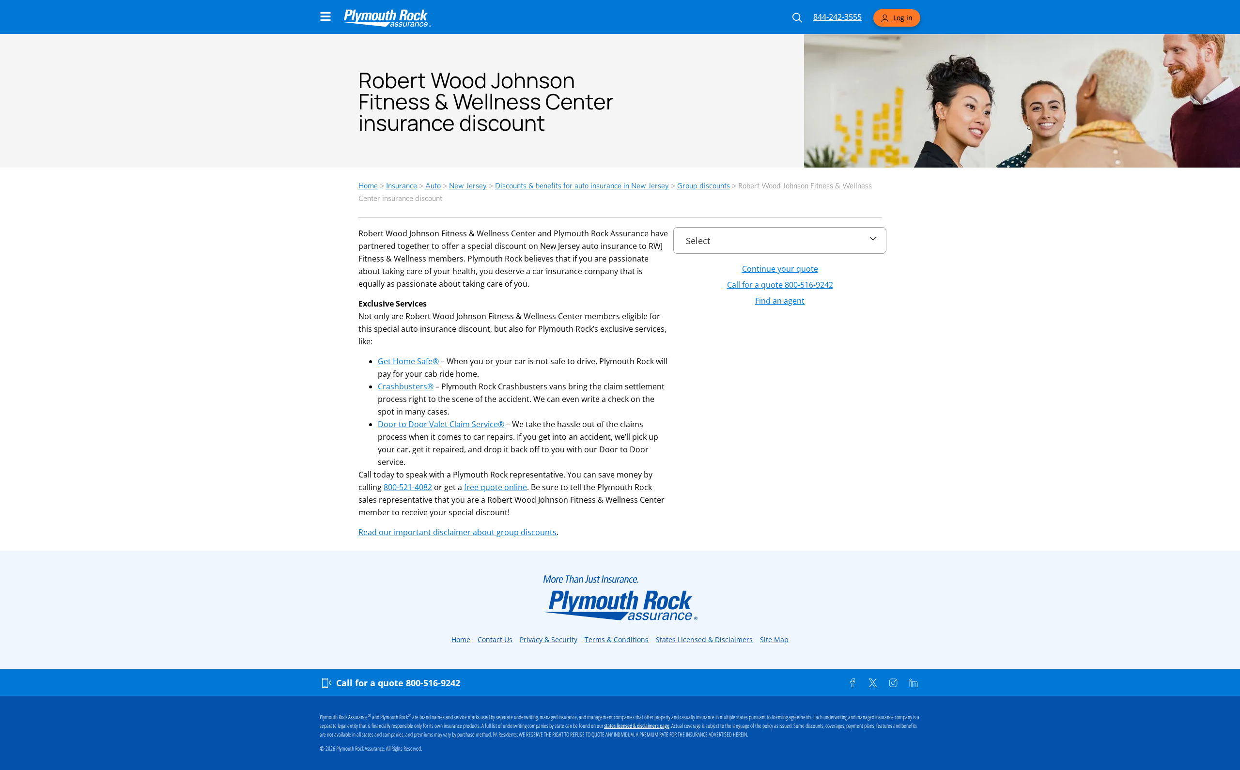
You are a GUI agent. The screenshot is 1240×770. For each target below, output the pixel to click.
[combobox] (780, 236)
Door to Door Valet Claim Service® (441, 424)
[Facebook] (852, 682)
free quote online (495, 487)
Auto (433, 185)
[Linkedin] (913, 682)
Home (368, 185)
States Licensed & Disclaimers (704, 639)
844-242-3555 (837, 17)
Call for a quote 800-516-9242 (780, 284)
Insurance (401, 185)
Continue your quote (780, 268)
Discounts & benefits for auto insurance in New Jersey (582, 185)
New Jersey (468, 185)
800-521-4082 (408, 487)
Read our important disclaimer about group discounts (457, 532)
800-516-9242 (433, 683)
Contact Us (495, 639)
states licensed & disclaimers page (636, 726)
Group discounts (703, 185)
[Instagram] (893, 682)
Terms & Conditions (617, 639)
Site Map (774, 639)
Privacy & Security (548, 639)
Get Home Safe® (408, 361)
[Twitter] (872, 682)
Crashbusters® (406, 386)
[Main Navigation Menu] (325, 16)
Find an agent (780, 300)
